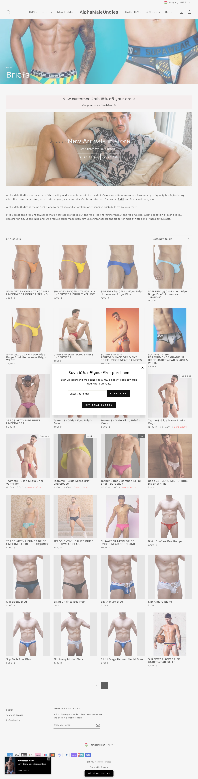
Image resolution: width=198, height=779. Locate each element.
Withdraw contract (99, 773)
